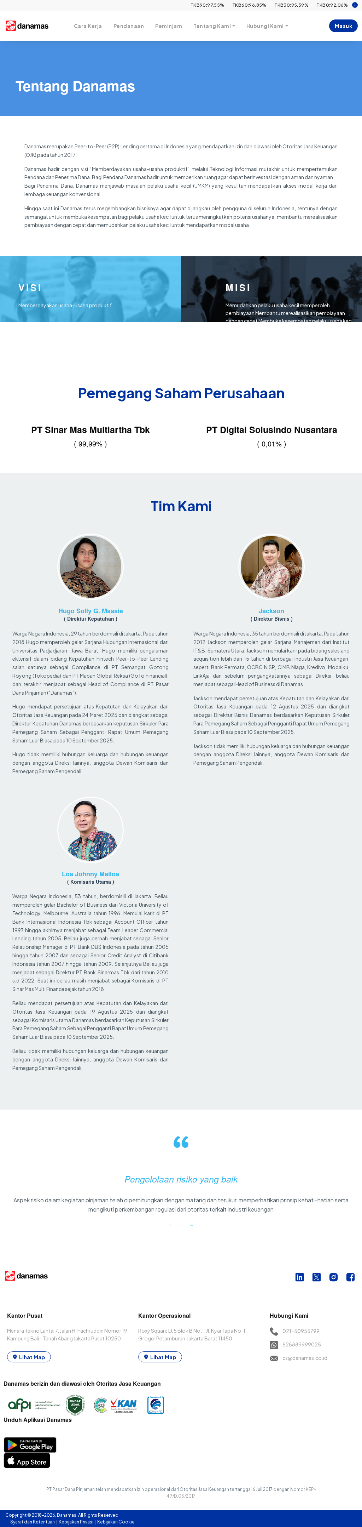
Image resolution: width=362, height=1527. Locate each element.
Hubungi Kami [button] (265, 26)
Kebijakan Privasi (76, 1522)
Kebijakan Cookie (116, 1522)
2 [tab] (181, 1225)
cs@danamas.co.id (304, 1358)
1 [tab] (170, 1225)
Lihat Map (32, 1357)
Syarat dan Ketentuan (33, 1522)
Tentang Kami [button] (212, 26)
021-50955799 (301, 1331)
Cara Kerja (88, 26)
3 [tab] (191, 1225)
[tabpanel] (181, 1177)
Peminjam (168, 26)
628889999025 (301, 1344)
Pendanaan (128, 26)
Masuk (343, 26)
